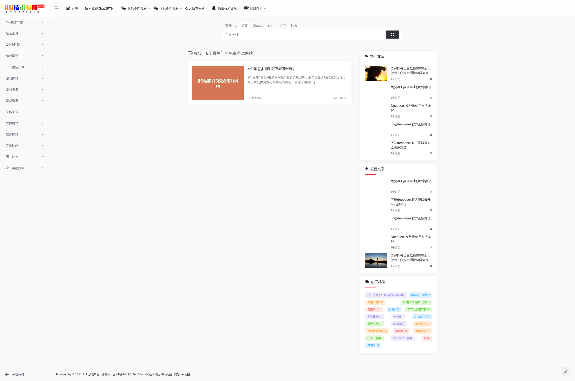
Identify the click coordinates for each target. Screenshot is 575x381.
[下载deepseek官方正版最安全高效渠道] (376, 148)
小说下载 (374, 338)
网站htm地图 (182, 374)
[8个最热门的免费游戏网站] (218, 83)
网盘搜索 (374, 316)
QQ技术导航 (152, 374)
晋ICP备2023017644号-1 (129, 374)
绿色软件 (423, 323)
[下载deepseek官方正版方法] (376, 129)
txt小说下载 (420, 295)
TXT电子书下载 (418, 309)
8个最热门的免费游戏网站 (270, 68)
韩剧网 (401, 331)
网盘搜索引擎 (377, 331)
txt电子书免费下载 (416, 302)
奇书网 (373, 345)
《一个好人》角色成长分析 (386, 295)
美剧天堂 (375, 302)
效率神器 (423, 331)
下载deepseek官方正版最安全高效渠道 (411, 145)
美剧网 (373, 309)
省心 (398, 316)
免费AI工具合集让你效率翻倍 (411, 87)
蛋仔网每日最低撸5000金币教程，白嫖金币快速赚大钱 (410, 70)
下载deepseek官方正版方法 (411, 124)
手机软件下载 (403, 338)
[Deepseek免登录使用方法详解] (376, 110)
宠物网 (398, 323)
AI (427, 338)
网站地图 (167, 374)
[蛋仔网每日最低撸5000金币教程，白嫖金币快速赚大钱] (376, 73)
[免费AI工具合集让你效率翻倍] (376, 92)
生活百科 (256, 98)
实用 (394, 309)
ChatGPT (422, 316)
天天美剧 (374, 323)
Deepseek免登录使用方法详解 (411, 108)
